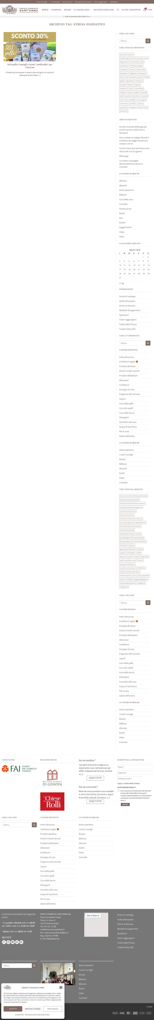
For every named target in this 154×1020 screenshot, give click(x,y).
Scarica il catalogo (127, 296)
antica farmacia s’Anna (128, 511)
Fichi (121, 77)
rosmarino (123, 103)
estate (138, 534)
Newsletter (114, 2)
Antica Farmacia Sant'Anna (129, 500)
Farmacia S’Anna (140, 541)
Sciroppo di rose (126, 389)
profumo (137, 96)
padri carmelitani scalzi (128, 560)
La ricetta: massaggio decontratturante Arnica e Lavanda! (131, 163)
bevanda (134, 62)
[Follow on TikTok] (17, 942)
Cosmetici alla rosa (127, 422)
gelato (122, 81)
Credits (149, 1007)
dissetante (142, 73)
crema (132, 69)
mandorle (123, 88)
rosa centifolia (130, 100)
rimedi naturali (125, 575)
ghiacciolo (130, 81)
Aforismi (123, 180)
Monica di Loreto (126, 556)
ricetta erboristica (133, 572)
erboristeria (136, 526)
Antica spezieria (126, 190)
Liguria (122, 553)
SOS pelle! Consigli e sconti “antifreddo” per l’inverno (29, 66)
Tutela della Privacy (128, 324)
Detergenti (124, 417)
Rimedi (45, 9)
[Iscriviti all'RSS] (21, 942)
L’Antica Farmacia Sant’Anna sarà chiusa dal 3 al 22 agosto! (134, 150)
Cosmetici (56, 9)
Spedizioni (124, 315)
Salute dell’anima (127, 436)
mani (131, 88)
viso (146, 107)
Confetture (124, 385)
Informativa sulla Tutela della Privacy (37, 1014)
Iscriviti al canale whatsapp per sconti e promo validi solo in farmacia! (133, 129)
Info (121, 218)
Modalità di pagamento (129, 310)
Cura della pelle (126, 403)
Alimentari (124, 380)
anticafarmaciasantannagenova (131, 507)
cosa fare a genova (126, 522)
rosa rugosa (142, 100)
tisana (140, 107)
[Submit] (148, 41)
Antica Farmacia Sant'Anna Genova (132, 503)
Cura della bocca (126, 413)
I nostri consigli (41, 2)
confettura (124, 66)
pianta (140, 560)
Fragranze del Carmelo (129, 394)
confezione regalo (136, 66)
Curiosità (123, 204)
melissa (122, 92)
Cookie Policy (19, 1014)
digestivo (133, 73)
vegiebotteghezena (141, 579)
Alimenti (123, 185)
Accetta (13, 1009)
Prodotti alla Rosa (127, 366)
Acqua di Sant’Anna (128, 426)
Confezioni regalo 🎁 (128, 361)
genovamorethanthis (127, 549)
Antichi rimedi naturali (129, 371)
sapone (140, 103)
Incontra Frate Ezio (103, 9)
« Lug (121, 283)
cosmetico (123, 69)
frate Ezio (123, 545)
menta (130, 92)
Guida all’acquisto (127, 301)
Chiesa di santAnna (127, 515)
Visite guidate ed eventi (83, 2)
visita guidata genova (127, 583)
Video (121, 232)
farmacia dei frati (138, 538)
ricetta (122, 572)
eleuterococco (140, 522)
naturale (144, 92)
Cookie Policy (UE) (127, 329)
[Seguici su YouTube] (13, 942)
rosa (121, 100)
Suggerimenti (125, 227)
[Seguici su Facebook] (4, 942)
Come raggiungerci (100, 2)
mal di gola (131, 553)
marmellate (139, 88)
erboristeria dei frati (127, 530)
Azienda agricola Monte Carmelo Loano (134, 58)
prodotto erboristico (127, 568)
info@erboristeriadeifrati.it (52, 929)
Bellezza (123, 194)
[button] (61, 987)
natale (136, 556)
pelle (121, 96)
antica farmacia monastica (138, 496)
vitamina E (123, 111)
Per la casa (124, 431)
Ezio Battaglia (124, 538)
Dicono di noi (67, 2)
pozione (128, 96)
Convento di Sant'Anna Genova (131, 519)
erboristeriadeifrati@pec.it (56, 932)
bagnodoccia (124, 62)
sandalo (132, 103)
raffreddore (141, 568)
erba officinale (125, 526)
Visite (121, 236)
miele (136, 92)
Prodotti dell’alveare (128, 375)
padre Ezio (145, 556)
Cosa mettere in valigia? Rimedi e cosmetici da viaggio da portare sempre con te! (134, 140)
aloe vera (123, 54)
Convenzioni (55, 2)
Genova (131, 545)
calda (142, 62)
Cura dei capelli (126, 408)
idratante (139, 81)
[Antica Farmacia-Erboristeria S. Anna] (20, 9)
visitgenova (124, 587)
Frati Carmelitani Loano (133, 77)
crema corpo (140, 69)
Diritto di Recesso (127, 305)
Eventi (122, 213)
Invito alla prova (126, 357)
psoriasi (145, 96)
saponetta (123, 107)
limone (130, 84)
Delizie (67, 9)
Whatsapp (123, 156)
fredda (146, 77)
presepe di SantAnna (127, 564)
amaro (131, 54)
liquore (137, 84)
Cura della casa (126, 199)
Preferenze (52, 1009)
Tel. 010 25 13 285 (48, 926)
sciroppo (133, 107)
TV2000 (129, 579)
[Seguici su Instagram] (8, 942)
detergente (124, 73)
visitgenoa (141, 583)
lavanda (123, 84)
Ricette (122, 222)
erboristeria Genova (127, 534)
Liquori (122, 399)
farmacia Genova (126, 541)
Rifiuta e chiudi (32, 1009)
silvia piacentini (143, 575)
